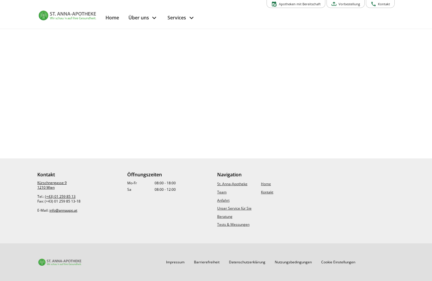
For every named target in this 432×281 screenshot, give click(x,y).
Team (222, 192)
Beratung (224, 216)
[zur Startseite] (69, 15)
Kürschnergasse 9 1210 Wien (52, 185)
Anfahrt (223, 200)
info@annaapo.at (63, 210)
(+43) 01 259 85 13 (60, 196)
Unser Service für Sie (234, 208)
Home (266, 183)
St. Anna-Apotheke (232, 183)
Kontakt (267, 192)
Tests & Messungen (233, 224)
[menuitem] (112, 18)
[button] (175, 262)
